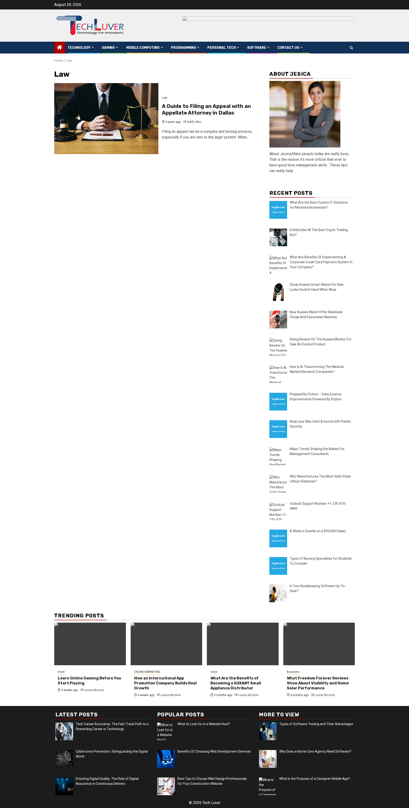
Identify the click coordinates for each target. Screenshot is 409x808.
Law (164, 97)
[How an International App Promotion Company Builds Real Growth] (166, 644)
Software (256, 48)
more (61, 672)
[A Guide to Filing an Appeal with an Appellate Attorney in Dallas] (106, 118)
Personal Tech (221, 48)
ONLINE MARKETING (147, 672)
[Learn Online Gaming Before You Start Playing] (90, 644)
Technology (78, 48)
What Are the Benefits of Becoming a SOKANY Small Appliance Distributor (235, 683)
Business (293, 672)
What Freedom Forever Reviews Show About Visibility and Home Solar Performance (318, 683)
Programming (183, 48)
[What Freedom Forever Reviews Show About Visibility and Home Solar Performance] (319, 644)
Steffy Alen (194, 122)
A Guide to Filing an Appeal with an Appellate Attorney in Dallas (206, 109)
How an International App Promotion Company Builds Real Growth (165, 683)
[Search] (351, 47)
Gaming (108, 48)
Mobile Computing (143, 48)
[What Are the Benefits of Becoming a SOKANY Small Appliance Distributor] (243, 644)
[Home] (59, 48)
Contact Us (288, 48)
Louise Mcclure (94, 690)
